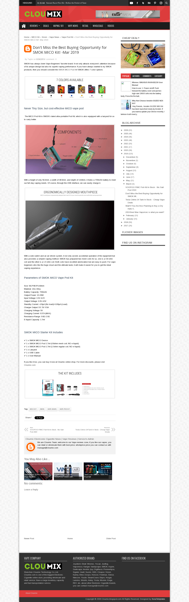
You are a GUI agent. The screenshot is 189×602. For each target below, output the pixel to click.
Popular (125, 75)
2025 (126, 133)
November (131, 160)
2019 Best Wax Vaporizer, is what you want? (145, 212)
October (130, 164)
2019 (126, 154)
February (130, 215)
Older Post (111, 538)
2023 (126, 140)
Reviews (34, 26)
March (129, 184)
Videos (110, 26)
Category (158, 75)
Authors (136, 75)
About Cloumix (31, 593)
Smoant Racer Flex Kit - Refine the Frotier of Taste (66, 3)
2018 (126, 222)
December (131, 157)
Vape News (73, 26)
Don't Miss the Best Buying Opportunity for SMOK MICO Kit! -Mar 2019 (70, 50)
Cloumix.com (30, 365)
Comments (147, 75)
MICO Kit (33, 409)
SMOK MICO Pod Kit (67, 70)
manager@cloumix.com (98, 586)
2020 (126, 150)
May (128, 180)
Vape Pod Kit (65, 409)
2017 (126, 226)
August (129, 170)
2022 (126, 143)
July (128, 174)
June (128, 177)
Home (23, 26)
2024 (126, 137)
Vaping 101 (58, 26)
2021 (126, 147)
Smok (42, 409)
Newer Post (29, 538)
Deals (46, 26)
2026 (126, 130)
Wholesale (98, 26)
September (131, 167)
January (130, 219)
